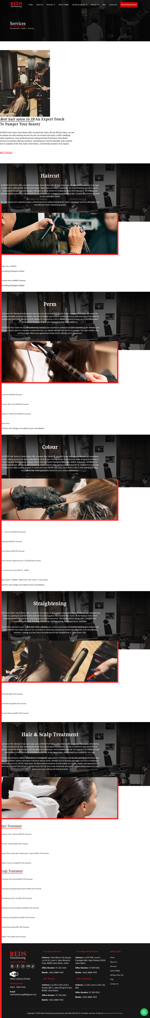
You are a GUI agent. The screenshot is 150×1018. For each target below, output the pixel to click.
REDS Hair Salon (61, 314)
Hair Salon (15, 328)
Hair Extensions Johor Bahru (56, 138)
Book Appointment (129, 5)
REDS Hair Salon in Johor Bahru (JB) (19, 456)
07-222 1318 (61, 968)
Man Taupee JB (78, 194)
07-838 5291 (94, 968)
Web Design (117, 1013)
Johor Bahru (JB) (79, 633)
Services (50, 5)
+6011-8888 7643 (56, 973)
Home (31, 5)
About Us (39, 5)
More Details (6, 153)
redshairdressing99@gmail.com (23, 995)
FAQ (104, 5)
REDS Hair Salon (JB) (12, 185)
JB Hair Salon (61, 133)
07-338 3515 (94, 992)
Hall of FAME (64, 5)
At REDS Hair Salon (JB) (17, 630)
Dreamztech (108, 1013)
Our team (72, 188)
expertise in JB (81, 328)
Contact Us (113, 5)
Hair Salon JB (46, 133)
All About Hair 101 (78, 5)
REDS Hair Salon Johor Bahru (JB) (17, 133)
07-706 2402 (61, 995)
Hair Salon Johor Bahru (29, 144)
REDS (7, 328)
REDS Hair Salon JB (27, 764)
